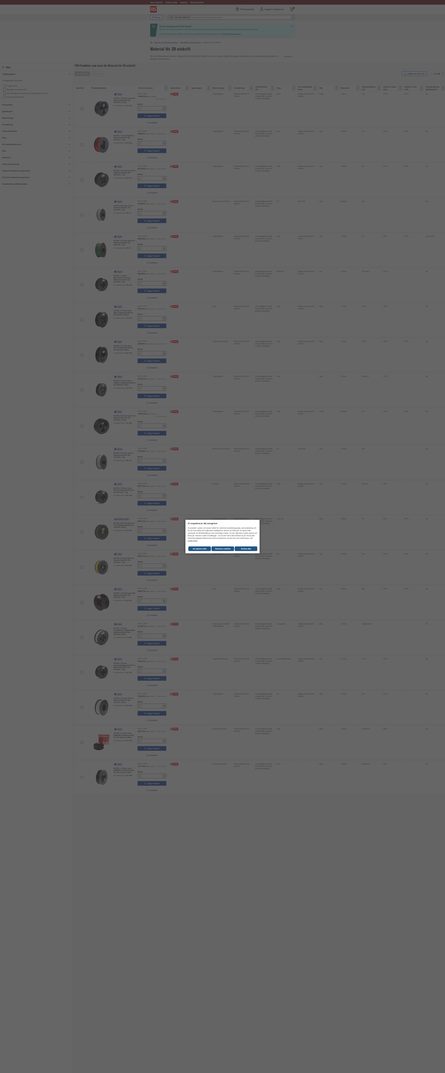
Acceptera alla (200, 548)
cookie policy (192, 541)
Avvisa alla (246, 548)
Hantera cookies (222, 548)
